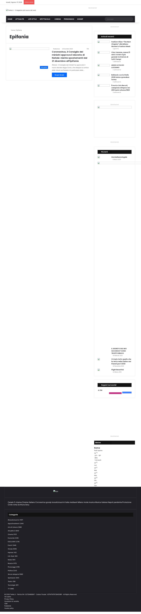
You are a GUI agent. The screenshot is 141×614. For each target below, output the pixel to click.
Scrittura (21, 505)
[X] (134, 610)
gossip (48, 502)
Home (10, 19)
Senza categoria (13, 574)
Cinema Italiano (28, 502)
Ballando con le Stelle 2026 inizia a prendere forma (120, 77)
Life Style (32, 19)
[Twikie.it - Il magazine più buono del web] (21, 10)
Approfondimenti (13, 523)
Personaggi (69, 19)
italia (67, 502)
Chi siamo (7, 597)
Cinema (58, 19)
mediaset (73, 502)
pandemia (118, 502)
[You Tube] (132, 610)
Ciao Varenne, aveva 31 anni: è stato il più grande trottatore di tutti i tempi (120, 55)
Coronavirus (40, 502)
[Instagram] (130, 610)
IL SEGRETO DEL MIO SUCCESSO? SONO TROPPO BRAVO (119, 351)
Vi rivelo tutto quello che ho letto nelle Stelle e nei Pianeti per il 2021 (121, 361)
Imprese (10, 552)
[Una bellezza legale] (99, 157)
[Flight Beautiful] (99, 370)
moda (86, 502)
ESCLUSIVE (12, 541)
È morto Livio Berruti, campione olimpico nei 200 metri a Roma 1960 (120, 87)
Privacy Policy (9, 599)
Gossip (80, 19)
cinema (19, 502)
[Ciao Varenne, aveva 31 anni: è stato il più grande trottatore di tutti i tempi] (104, 55)
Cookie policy (9, 608)
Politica (10, 570)
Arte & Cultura (13, 527)
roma (15, 505)
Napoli (110, 502)
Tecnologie (11, 585)
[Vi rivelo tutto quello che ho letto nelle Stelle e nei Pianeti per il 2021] (99, 359)
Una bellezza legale (119, 157)
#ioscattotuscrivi (13, 520)
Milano (80, 502)
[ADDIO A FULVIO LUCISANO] (104, 68)
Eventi (10, 545)
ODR (5, 603)
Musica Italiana (101, 502)
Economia (11, 538)
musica (92, 502)
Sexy (27, 505)
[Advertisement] (114, 416)
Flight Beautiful (117, 370)
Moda (10, 560)
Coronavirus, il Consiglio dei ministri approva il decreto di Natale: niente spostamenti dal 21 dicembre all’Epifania (69, 56)
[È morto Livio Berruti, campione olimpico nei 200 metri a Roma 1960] (104, 88)
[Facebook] (136, 610)
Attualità (19, 19)
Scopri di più (59, 75)
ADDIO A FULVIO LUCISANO (117, 66)
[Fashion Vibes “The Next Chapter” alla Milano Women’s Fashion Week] (104, 45)
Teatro (10, 581)
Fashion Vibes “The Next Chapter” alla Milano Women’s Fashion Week (121, 44)
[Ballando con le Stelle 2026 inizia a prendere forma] (104, 78)
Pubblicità (7, 606)
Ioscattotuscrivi (58, 502)
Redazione (56, 49)
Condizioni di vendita (11, 601)
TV (9, 589)
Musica (10, 563)
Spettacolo (45, 19)
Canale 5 (11, 502)
